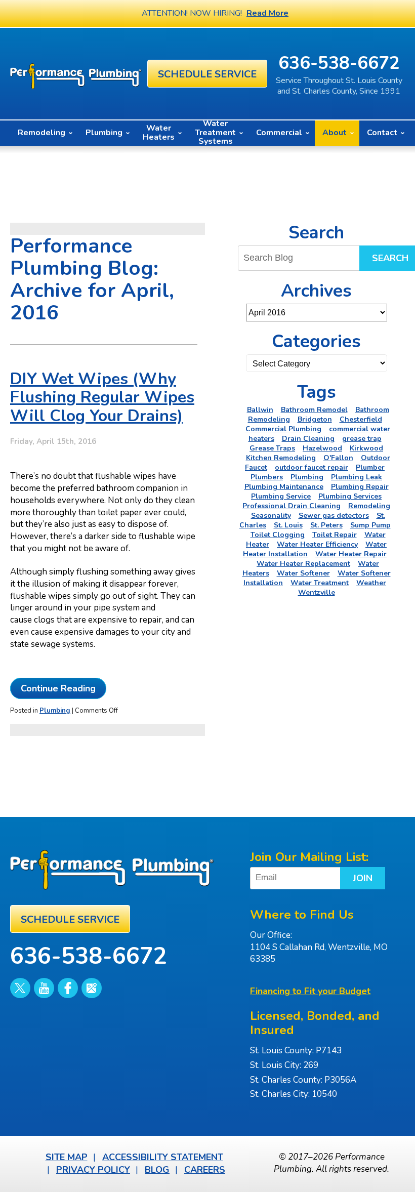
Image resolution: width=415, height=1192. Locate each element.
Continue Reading (58, 688)
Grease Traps (272, 448)
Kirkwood (366, 448)
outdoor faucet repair (311, 467)
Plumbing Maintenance (283, 486)
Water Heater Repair (351, 554)
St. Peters (326, 525)
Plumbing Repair (360, 486)
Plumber (370, 467)
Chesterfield (361, 419)
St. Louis (288, 525)
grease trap (362, 438)
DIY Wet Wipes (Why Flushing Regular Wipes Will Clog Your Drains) (102, 397)
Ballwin (260, 410)
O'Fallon (338, 458)
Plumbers (267, 477)
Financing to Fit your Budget (310, 991)
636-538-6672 (339, 63)
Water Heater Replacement (303, 563)
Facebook (68, 988)
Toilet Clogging (278, 535)
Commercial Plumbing (283, 429)
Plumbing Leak (356, 477)
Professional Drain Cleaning (291, 506)
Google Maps (91, 988)
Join (362, 878)
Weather (371, 583)
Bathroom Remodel (314, 410)
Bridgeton (315, 419)
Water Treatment (319, 583)
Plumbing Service (281, 496)
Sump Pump (370, 525)
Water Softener (303, 573)
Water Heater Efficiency (317, 544)
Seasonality (271, 515)
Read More (267, 13)
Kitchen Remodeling (281, 458)
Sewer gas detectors (334, 515)
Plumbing (54, 710)
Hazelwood (322, 448)
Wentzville (316, 592)
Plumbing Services (350, 496)
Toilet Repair (334, 535)
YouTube (44, 988)
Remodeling (369, 506)
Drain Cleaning (308, 438)
